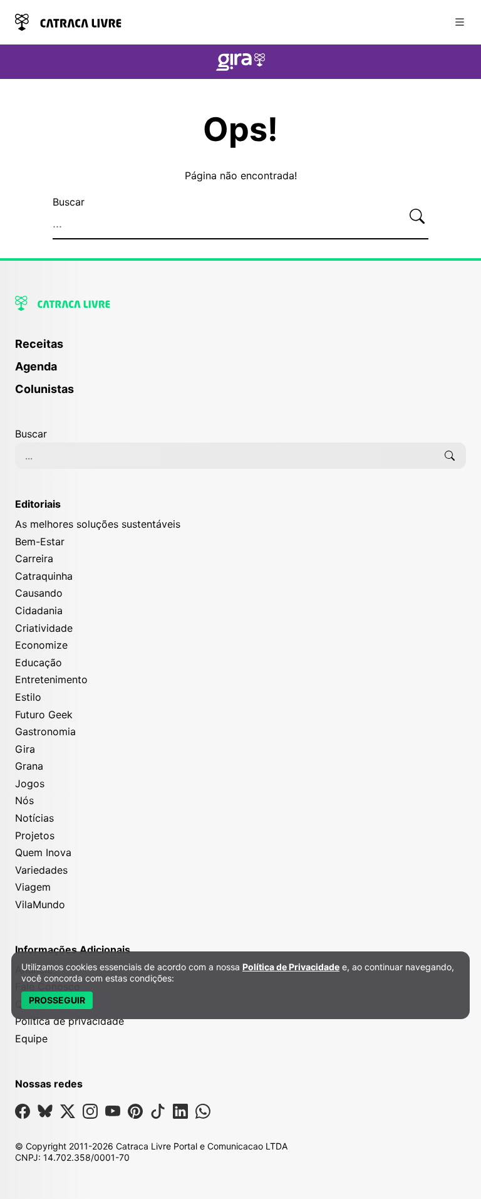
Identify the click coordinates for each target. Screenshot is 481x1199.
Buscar (69, 202)
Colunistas (44, 388)
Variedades (41, 870)
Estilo (28, 697)
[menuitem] (240, 349)
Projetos (34, 835)
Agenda (36, 366)
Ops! (240, 129)
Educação (38, 662)
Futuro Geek (44, 714)
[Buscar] (417, 216)
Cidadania (39, 610)
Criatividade (44, 628)
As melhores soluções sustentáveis (97, 524)
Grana (29, 766)
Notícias (34, 818)
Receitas (39, 343)
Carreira (34, 558)
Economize (41, 645)
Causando (39, 593)
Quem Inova (43, 852)
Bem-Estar (40, 541)
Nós (24, 800)
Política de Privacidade (290, 966)
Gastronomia (45, 731)
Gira (25, 749)
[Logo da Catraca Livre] (68, 21)
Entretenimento (51, 679)
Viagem (33, 887)
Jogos (29, 783)
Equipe (31, 1038)
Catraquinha (44, 576)
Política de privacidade (69, 1021)
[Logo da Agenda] (240, 64)
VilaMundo (40, 904)
